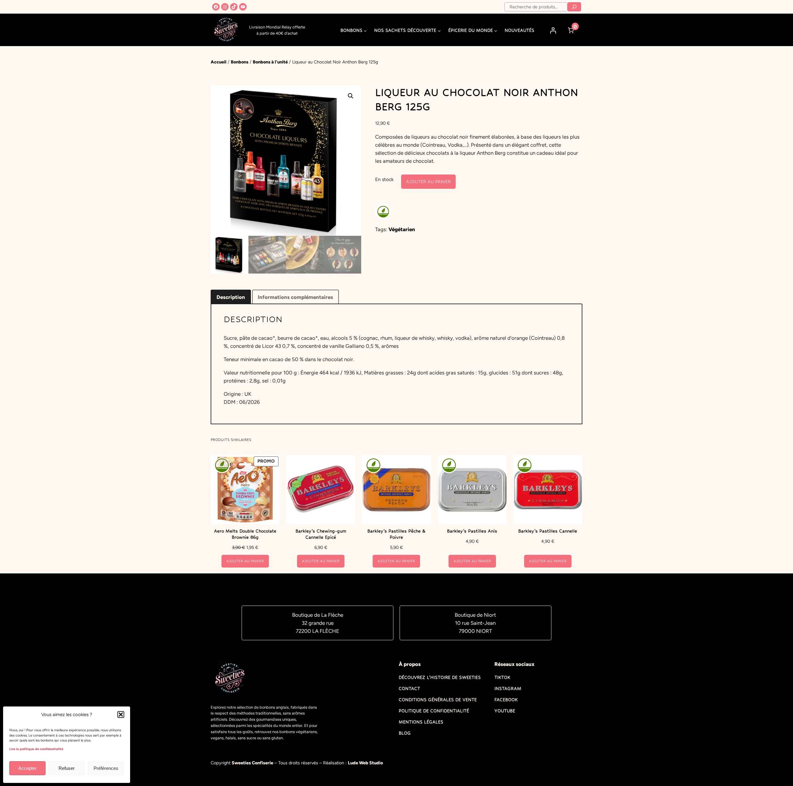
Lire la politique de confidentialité (36, 749)
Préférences (106, 768)
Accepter (27, 768)
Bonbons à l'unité (270, 62)
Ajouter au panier (428, 181)
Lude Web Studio (365, 763)
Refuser (67, 768)
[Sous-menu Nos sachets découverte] (439, 30)
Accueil (218, 62)
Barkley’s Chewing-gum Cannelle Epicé (321, 534)
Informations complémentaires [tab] (295, 297)
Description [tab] (231, 297)
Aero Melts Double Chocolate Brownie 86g (245, 534)
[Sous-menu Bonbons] (365, 30)
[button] (121, 714)
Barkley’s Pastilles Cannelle (547, 531)
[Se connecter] (553, 30)
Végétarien (401, 229)
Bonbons (239, 62)
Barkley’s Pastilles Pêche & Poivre (396, 534)
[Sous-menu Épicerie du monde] (495, 30)
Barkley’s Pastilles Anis (472, 531)
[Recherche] (574, 6)
